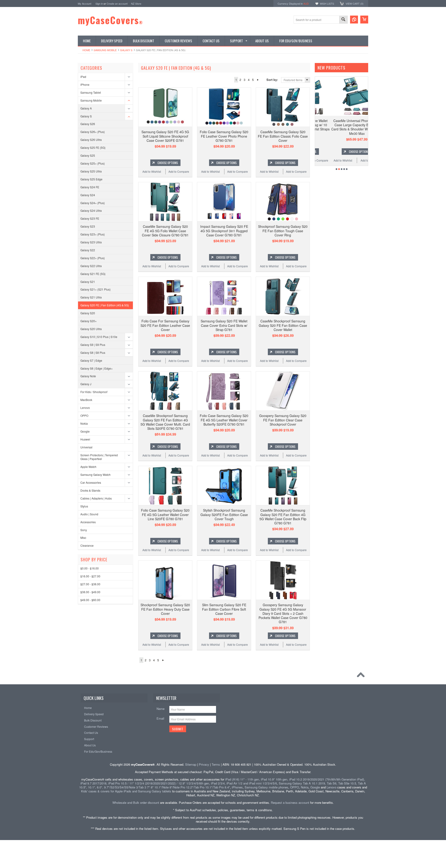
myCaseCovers (110, 20)
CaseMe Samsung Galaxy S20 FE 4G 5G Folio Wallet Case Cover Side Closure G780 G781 (165, 230)
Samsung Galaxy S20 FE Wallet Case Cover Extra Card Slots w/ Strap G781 (224, 325)
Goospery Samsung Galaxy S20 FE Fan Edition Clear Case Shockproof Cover (282, 419)
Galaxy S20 (87, 313)
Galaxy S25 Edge (91, 179)
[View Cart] (364, 19)
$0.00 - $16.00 (89, 568)
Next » (257, 80)
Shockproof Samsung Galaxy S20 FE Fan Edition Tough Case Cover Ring (283, 230)
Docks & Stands (90, 490)
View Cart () (355, 3)
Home (86, 50)
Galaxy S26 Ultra (91, 140)
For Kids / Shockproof (93, 392)
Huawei (85, 439)
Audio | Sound (89, 514)
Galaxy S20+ (88, 321)
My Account (84, 3)
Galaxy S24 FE (89, 187)
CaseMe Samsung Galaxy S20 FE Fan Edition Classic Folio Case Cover (283, 135)
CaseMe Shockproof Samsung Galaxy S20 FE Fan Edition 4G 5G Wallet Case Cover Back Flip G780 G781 (282, 516)
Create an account (117, 3)
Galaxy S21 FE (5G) (92, 274)
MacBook (86, 400)
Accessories (88, 522)
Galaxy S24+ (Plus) (92, 203)
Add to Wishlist (151, 171)
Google (85, 431)
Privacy (204, 764)
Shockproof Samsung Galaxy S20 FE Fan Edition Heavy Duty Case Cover (165, 609)
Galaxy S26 (87, 124)
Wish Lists (327, 3)
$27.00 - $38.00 (90, 584)
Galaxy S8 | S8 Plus (92, 352)
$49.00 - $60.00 (90, 600)
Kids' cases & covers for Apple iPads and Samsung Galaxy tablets (126, 791)
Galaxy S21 (87, 282)
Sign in (99, 3)
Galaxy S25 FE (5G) (92, 147)
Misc (83, 537)
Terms (216, 764)
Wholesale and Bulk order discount (135, 802)
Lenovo (85, 408)
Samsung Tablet (90, 92)
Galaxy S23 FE (89, 218)
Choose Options (167, 162)
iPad (83, 77)
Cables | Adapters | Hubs (96, 498)
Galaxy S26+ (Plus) (92, 132)
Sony (83, 530)
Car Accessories (90, 482)
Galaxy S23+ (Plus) (92, 234)
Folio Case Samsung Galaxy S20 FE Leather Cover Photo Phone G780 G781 (224, 135)
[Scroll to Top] (362, 676)
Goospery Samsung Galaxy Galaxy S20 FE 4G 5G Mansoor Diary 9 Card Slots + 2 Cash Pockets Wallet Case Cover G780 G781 (283, 613)
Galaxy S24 (87, 195)
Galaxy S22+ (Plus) (92, 258)
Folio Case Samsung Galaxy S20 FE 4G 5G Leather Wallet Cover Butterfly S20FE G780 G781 (224, 419)
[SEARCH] (343, 20)
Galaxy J (85, 384)
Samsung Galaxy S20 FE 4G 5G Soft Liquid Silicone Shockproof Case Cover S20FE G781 (165, 135)
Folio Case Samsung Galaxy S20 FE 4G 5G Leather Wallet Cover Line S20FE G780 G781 (165, 514)
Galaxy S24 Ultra (91, 210)
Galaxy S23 (87, 226)
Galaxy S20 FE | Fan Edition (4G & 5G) (104, 305)
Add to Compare (178, 171)
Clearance (87, 545)
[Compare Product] (354, 19)
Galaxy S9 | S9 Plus (92, 345)
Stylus (84, 506)
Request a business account (290, 802)
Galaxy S (126, 50)
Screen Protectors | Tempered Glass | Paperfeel (99, 457)
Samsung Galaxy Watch (95, 475)
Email (160, 718)
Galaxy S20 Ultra (91, 329)
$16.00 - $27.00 (90, 576)
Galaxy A (86, 108)
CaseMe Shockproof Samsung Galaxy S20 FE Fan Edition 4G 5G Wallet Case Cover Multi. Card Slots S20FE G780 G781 (165, 422)
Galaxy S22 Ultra (91, 266)
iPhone (84, 84)
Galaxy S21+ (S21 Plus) (95, 289)
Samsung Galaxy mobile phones (266, 787)
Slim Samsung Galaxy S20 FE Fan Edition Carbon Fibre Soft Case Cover (224, 609)
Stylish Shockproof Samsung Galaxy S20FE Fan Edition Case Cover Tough (224, 514)
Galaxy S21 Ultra (91, 297)
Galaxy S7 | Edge (91, 360)
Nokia (84, 423)
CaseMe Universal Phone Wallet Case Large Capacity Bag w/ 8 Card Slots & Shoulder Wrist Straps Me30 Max (342, 127)
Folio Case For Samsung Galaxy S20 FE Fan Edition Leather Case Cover (165, 325)
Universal (86, 447)
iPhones (237, 787)
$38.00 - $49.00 (90, 592)
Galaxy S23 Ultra (91, 242)
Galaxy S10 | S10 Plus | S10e (98, 337)
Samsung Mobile (105, 50)
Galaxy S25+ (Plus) (92, 163)
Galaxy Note (88, 376)
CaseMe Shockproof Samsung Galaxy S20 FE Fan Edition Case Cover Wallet (283, 325)
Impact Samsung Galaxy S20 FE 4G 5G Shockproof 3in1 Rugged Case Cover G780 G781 (224, 230)
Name (160, 708)
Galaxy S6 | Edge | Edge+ (96, 368)
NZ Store (136, 3)
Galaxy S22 (87, 250)
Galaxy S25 (87, 155)
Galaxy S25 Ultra (91, 171)
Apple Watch (88, 467)
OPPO (84, 415)
